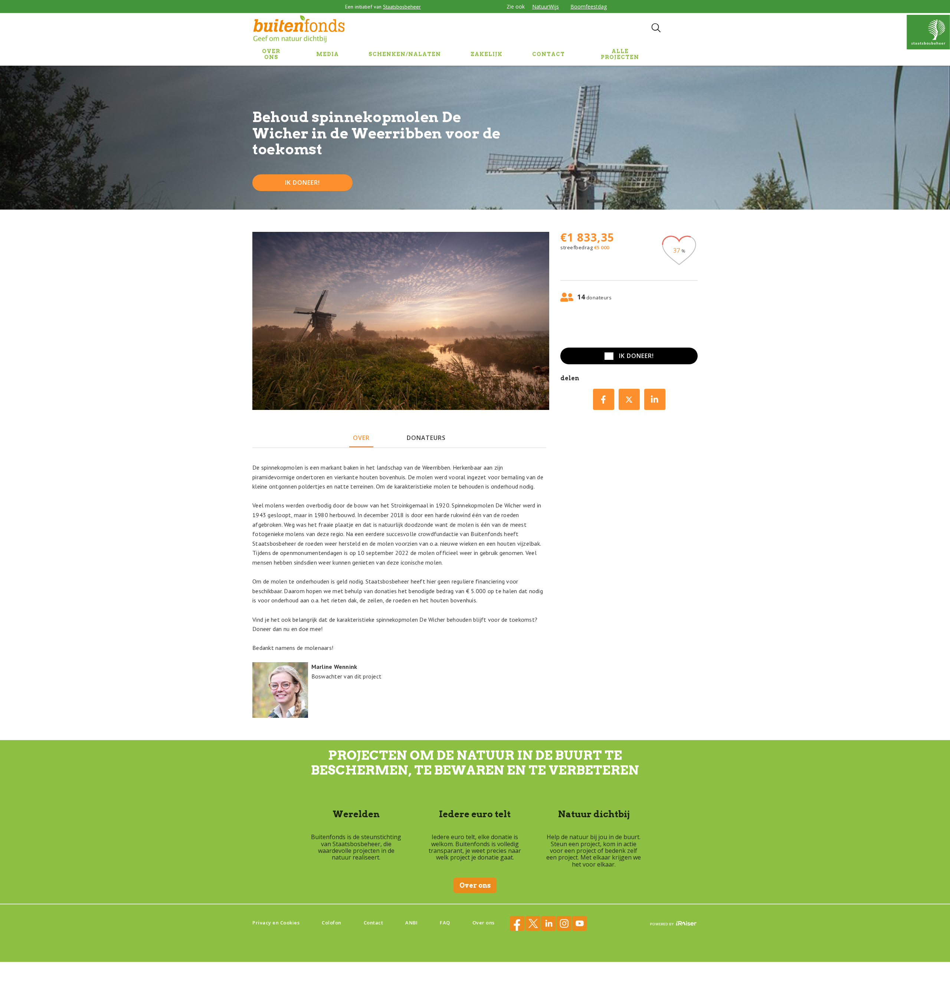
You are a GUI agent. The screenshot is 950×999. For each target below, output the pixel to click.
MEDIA (327, 54)
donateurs (426, 438)
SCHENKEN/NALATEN (404, 54)
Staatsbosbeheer (402, 6)
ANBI (411, 922)
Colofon (331, 922)
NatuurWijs (545, 6)
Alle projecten (620, 54)
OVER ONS (271, 54)
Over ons (475, 885)
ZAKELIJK (486, 54)
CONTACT (548, 54)
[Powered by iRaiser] (673, 924)
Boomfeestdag (588, 6)
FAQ (445, 922)
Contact (373, 922)
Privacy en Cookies (275, 922)
